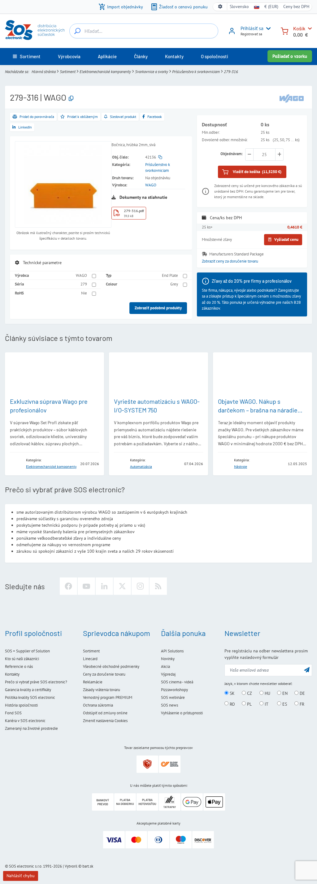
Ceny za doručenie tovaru (104, 674)
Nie (84, 293)
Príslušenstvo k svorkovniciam (196, 71)
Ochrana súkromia (98, 705)
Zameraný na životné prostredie (31, 728)
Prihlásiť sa (252, 28)
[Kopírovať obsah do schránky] (71, 98)
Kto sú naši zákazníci (22, 658)
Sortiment (68, 71)
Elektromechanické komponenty (105, 71)
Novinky (168, 658)
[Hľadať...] (77, 31)
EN (284, 693)
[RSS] (158, 586)
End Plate (170, 275)
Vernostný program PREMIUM (107, 697)
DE (301, 693)
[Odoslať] (307, 669)
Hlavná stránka (44, 71)
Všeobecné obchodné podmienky (111, 666)
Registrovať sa (251, 34)
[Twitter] (122, 586)
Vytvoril (71, 866)
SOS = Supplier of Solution (27, 651)
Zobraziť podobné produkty (158, 308)
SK (231, 693)
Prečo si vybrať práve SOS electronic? (36, 682)
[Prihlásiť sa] (232, 33)
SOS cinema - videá (177, 682)
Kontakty (12, 674)
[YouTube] (86, 586)
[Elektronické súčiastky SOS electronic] (34, 30)
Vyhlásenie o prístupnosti (182, 713)
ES (284, 704)
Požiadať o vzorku (289, 56)
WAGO (150, 185)
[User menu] (267, 28)
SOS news (169, 705)
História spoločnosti (21, 705)
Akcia (165, 666)
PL (249, 704)
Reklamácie (92, 682)
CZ (249, 693)
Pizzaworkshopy (174, 689)
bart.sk (87, 866)
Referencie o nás (19, 666)
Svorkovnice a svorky (151, 71)
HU (266, 693)
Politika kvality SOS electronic (30, 697)
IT (265, 704)
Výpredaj (168, 674)
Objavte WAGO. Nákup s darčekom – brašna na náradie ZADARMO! (257, 410)
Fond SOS (13, 713)
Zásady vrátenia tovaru (101, 689)
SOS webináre (173, 697)
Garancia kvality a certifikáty (28, 689)
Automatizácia (141, 466)
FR (301, 704)
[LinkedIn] (104, 586)
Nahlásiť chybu (21, 875)
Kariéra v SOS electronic (25, 720)
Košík (299, 28)
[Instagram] (140, 586)
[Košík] (284, 30)
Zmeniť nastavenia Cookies (105, 720)
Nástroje (240, 466)
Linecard (90, 658)
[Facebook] (68, 586)
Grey (174, 284)
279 (83, 284)
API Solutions (172, 651)
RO (231, 704)
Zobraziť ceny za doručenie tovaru (230, 261)
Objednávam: (231, 153)
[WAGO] (291, 98)
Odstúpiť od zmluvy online (105, 713)
